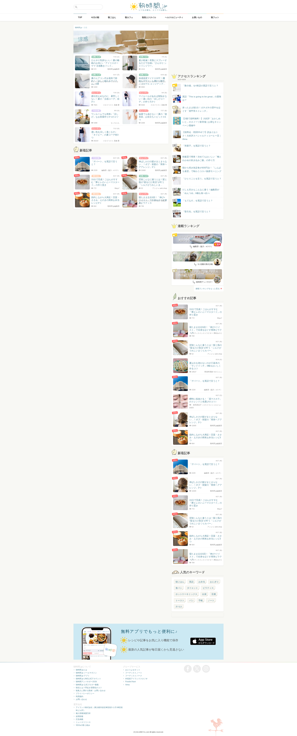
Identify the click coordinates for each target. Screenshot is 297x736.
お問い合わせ (81, 699)
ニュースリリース (83, 722)
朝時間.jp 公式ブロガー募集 (87, 685)
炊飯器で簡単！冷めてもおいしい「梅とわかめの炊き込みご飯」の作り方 (198, 158)
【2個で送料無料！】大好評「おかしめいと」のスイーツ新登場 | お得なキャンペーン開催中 (201, 122)
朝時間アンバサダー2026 (86, 682)
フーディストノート (133, 673)
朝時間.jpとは (81, 670)
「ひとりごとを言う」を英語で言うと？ (201, 178)
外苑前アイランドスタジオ (136, 679)
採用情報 (79, 716)
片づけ (179, 606)
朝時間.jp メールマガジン (86, 673)
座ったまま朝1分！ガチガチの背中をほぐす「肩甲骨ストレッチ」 (201, 109)
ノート (211, 600)
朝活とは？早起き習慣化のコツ (89, 688)
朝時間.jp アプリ (82, 676)
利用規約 (79, 696)
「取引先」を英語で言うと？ (196, 211)
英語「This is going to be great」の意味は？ (201, 98)
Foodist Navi (130, 682)
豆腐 (213, 594)
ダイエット (192, 588)
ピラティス (208, 588)
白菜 (204, 594)
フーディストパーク (133, 676)
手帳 (200, 600)
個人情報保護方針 (83, 713)
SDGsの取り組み (83, 725)
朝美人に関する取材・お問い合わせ (90, 690)
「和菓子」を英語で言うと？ (196, 145)
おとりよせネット (132, 670)
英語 (191, 582)
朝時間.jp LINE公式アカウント (88, 679)
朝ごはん (180, 582)
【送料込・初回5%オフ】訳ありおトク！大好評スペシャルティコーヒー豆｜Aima (201, 135)
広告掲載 (79, 719)
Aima (127, 685)
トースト (180, 600)
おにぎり (214, 582)
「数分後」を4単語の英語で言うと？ (200, 85)
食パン (179, 588)
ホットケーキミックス (186, 594)
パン (191, 600)
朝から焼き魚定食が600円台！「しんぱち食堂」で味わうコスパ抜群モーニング (201, 169)
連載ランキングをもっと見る (208, 289)
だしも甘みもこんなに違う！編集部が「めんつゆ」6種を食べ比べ (200, 191)
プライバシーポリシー (85, 693)
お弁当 (201, 582)
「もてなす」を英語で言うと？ (197, 200)
